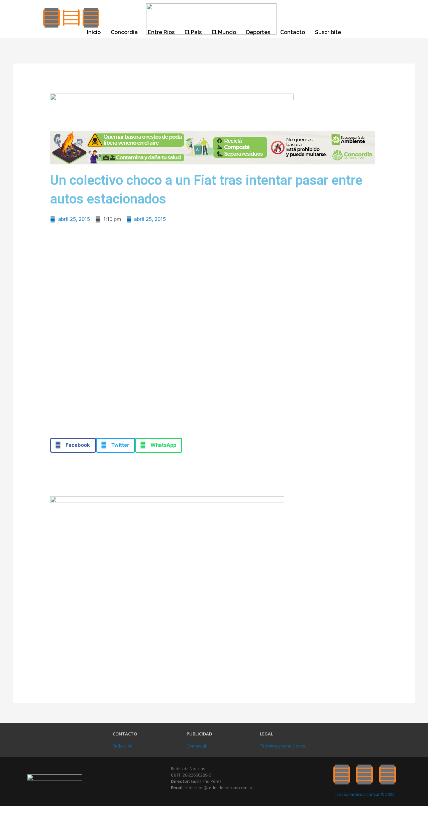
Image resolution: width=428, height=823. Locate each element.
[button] (73, 445)
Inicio (94, 32)
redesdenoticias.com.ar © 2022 (365, 794)
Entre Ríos (161, 32)
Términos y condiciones (282, 746)
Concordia (124, 32)
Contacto (292, 32)
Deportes (258, 32)
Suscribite (328, 32)
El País (193, 32)
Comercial (196, 746)
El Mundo (224, 32)
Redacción (122, 746)
